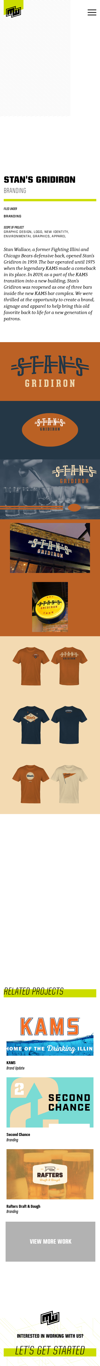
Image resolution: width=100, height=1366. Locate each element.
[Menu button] (90, 13)
